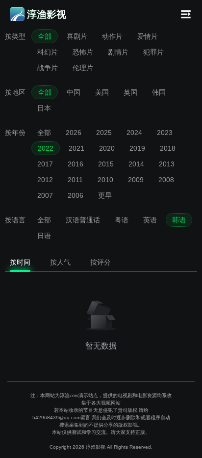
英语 (150, 220)
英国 (130, 92)
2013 (167, 164)
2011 (75, 180)
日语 (44, 236)
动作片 (112, 36)
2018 (168, 148)
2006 (75, 195)
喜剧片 (77, 36)
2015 (106, 164)
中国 (73, 92)
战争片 (47, 68)
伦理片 (83, 68)
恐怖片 (83, 52)
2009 (136, 180)
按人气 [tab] (60, 262)
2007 (45, 195)
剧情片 (118, 52)
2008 (166, 180)
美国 (102, 92)
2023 (165, 132)
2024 (134, 132)
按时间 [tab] (20, 262)
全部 (44, 36)
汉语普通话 (83, 220)
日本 (44, 108)
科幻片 (47, 52)
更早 (105, 195)
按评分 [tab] (100, 262)
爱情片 (147, 36)
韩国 (159, 92)
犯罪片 (153, 52)
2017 (45, 164)
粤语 (121, 220)
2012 (45, 180)
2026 (73, 132)
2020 (107, 148)
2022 (45, 148)
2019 (137, 148)
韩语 (179, 220)
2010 (105, 180)
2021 (76, 148)
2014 (136, 164)
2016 (75, 164)
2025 (104, 132)
